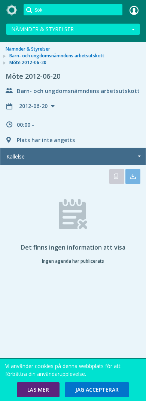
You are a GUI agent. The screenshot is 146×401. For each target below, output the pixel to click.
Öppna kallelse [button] (116, 176)
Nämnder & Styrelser (42, 29)
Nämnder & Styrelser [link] (28, 49)
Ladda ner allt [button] (132, 176)
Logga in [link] (134, 10)
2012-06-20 (34, 105)
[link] (12, 10)
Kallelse (15, 156)
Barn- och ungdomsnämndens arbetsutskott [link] (56, 55)
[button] (38, 389)
